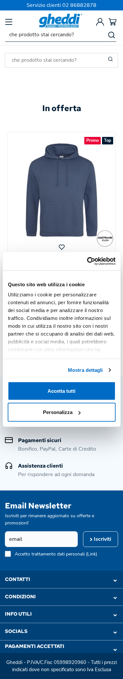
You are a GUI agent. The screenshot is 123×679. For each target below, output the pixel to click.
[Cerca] (111, 34)
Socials (16, 631)
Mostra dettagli (85, 370)
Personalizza (57, 412)
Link (91, 554)
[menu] (9, 22)
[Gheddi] (60, 20)
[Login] (100, 22)
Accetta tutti (61, 390)
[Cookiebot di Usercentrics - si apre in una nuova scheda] (87, 261)
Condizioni (20, 596)
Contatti (17, 579)
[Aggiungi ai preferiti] (61, 246)
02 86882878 (79, 5)
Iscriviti (101, 539)
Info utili (18, 614)
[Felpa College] (105, 238)
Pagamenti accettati (34, 646)
